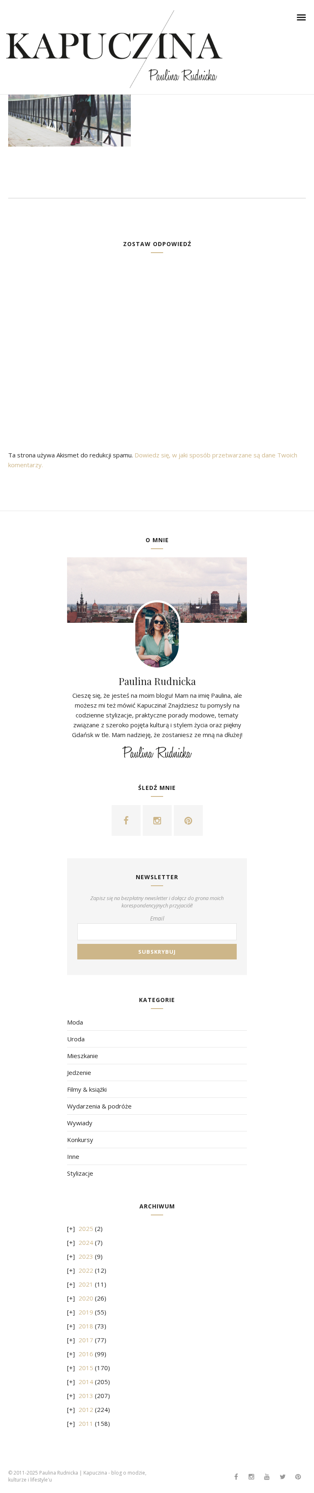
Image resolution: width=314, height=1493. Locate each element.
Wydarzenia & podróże (99, 1106)
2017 (85, 1340)
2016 (85, 1354)
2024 (85, 1242)
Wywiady (79, 1123)
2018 (85, 1326)
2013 (85, 1395)
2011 (85, 1423)
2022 (85, 1270)
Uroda (76, 1039)
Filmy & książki (87, 1089)
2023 (85, 1256)
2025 (85, 1228)
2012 (85, 1409)
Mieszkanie (82, 1056)
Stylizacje (80, 1173)
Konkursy (80, 1140)
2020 (85, 1298)
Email (157, 918)
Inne (73, 1156)
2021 (85, 1284)
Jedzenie (79, 1072)
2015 (85, 1368)
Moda (75, 1022)
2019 (85, 1312)
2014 (85, 1382)
